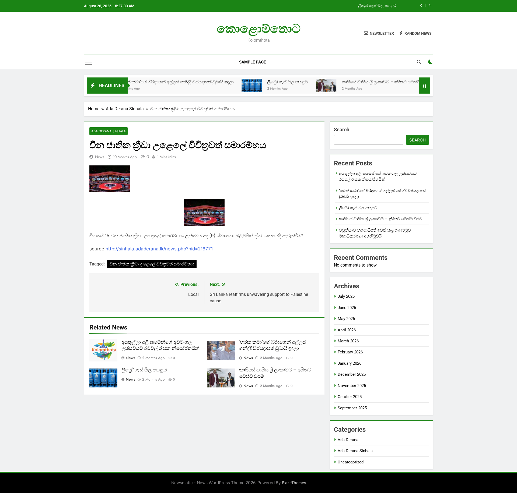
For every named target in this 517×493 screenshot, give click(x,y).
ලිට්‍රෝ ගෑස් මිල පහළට (377, 6)
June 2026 (347, 307)
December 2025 (352, 374)
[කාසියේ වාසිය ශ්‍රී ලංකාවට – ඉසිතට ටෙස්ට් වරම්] (312, 85)
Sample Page (252, 62)
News (99, 156)
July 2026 (346, 296)
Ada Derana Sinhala (108, 131)
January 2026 (349, 363)
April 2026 (347, 330)
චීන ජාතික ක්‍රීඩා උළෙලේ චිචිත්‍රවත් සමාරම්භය (152, 264)
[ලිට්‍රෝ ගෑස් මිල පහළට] (237, 85)
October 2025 (350, 396)
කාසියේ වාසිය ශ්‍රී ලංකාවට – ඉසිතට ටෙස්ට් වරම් (371, 81)
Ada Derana (348, 439)
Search (341, 129)
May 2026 (346, 318)
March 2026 (348, 341)
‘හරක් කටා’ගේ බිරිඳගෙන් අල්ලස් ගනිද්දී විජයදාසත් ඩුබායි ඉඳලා (162, 81)
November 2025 (352, 385)
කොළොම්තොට (259, 29)
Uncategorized (351, 462)
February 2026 (350, 352)
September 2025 (352, 408)
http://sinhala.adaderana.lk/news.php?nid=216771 (159, 248)
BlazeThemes (294, 482)
